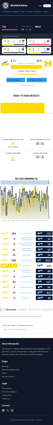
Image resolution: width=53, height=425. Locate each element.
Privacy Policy (6, 388)
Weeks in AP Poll (26, 293)
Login (40, 6)
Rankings (5, 366)
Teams (4, 373)
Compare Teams (8, 376)
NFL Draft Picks (26, 282)
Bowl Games (26, 255)
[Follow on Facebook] (23, 29)
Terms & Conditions (9, 392)
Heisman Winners (26, 276)
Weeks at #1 (26, 298)
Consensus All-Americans (26, 271)
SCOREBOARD (7, 12)
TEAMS (22, 12)
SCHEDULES (38, 12)
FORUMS (45, 12)
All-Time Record (26, 233)
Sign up (47, 6)
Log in (5, 329)
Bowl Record (26, 266)
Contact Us (6, 399)
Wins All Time (26, 260)
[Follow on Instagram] (30, 29)
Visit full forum (47, 309)
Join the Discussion (14, 80)
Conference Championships (26, 249)
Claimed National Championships (26, 239)
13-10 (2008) (13, 147)
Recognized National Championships (26, 244)
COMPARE (29, 12)
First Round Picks (26, 287)
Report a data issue (27, 85)
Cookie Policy (7, 395)
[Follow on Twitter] (26, 29)
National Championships (11, 370)
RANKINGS (16, 12)
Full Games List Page (35, 80)
